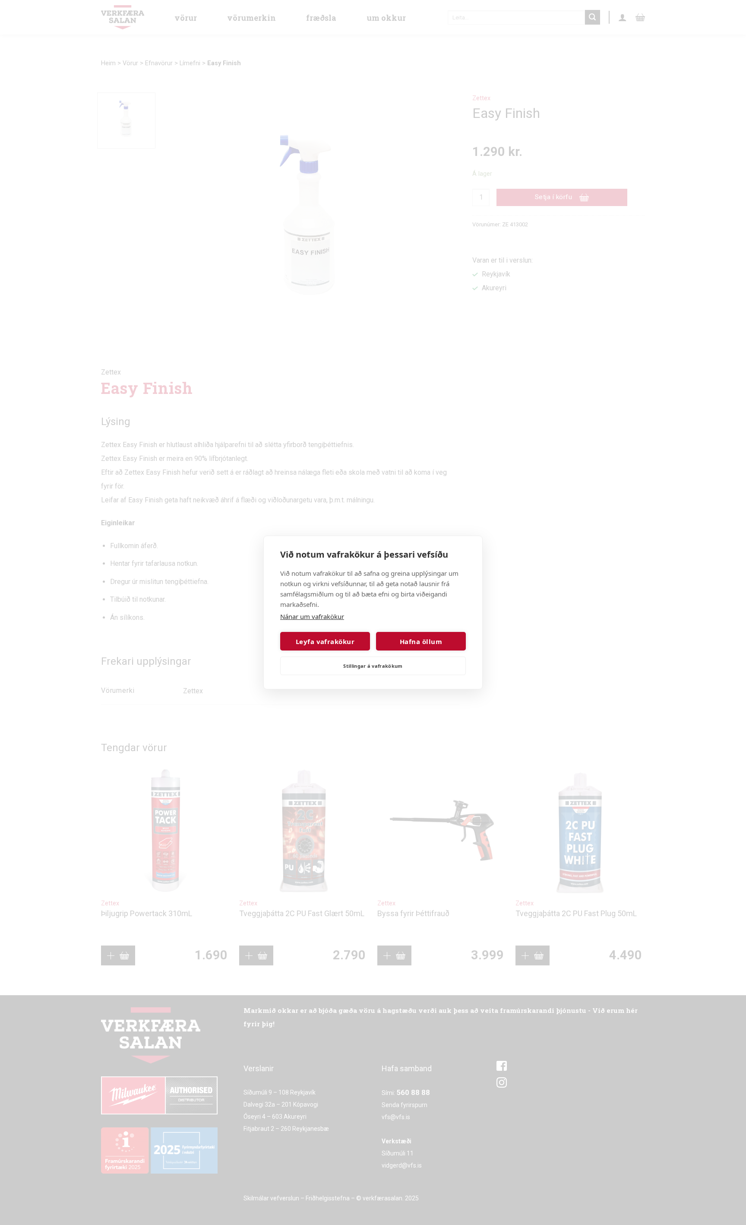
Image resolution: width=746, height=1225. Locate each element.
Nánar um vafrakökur (312, 616)
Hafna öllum (421, 641)
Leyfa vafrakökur (325, 641)
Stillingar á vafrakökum (373, 666)
